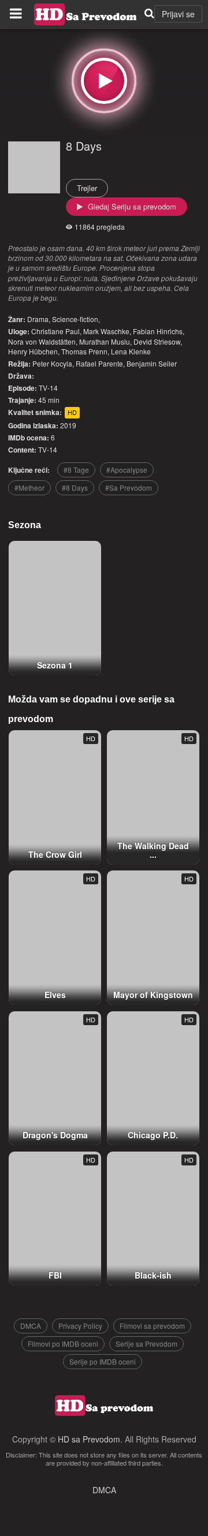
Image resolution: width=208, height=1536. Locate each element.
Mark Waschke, (107, 331)
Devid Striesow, (157, 341)
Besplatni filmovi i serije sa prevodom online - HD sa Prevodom (86, 14)
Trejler (87, 187)
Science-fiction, (76, 319)
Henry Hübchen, (34, 351)
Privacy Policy (80, 1326)
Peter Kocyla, (53, 363)
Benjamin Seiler (152, 363)
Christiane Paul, (56, 331)
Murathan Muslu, (105, 341)
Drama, (38, 319)
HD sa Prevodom (89, 1439)
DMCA (30, 1326)
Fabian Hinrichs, (158, 331)
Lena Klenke (131, 351)
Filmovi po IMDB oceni (63, 1343)
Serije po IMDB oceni (102, 1361)
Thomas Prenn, (85, 351)
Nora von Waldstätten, (42, 341)
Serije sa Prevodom (146, 1343)
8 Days (84, 145)
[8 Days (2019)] (104, 81)
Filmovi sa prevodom (152, 1326)
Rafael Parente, (100, 363)
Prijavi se (178, 14)
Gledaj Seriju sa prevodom (131, 206)
